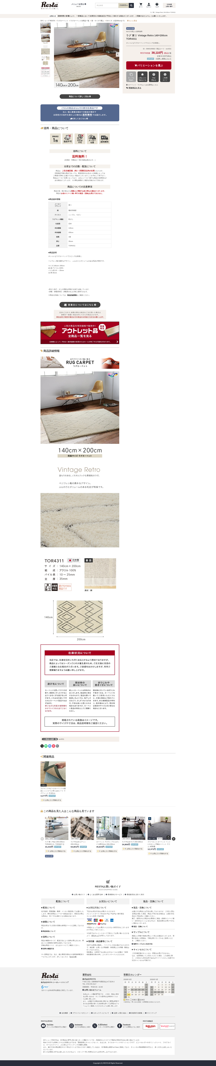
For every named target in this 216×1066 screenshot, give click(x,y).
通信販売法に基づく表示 (135, 894)
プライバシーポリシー (80, 1013)
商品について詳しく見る (79, 96)
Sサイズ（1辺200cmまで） (116, 21)
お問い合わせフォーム (92, 990)
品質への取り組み (120, 1013)
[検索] (131, 5)
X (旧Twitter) (102, 1024)
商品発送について (49, 931)
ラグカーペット (62, 21)
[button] (78, 5)
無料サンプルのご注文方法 (143, 944)
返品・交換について (141, 926)
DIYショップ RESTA (47, 21)
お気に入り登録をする (142, 79)
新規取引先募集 (136, 1013)
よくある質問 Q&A (96, 894)
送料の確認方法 (48, 949)
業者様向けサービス (115, 894)
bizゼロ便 (73, 957)
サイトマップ (152, 1013)
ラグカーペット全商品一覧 (79, 21)
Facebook (126, 1024)
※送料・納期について (163, 59)
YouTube (50, 1024)
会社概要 (65, 1013)
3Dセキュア (95, 935)
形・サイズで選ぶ (97, 21)
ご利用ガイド (165, 79)
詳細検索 (123, 5)
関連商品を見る (135, 88)
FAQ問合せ (153, 79)
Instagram (78, 1024)
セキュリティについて (101, 1013)
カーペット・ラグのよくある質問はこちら (143, 85)
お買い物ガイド (79, 894)
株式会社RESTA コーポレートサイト (54, 982)
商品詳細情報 (72, 295)
